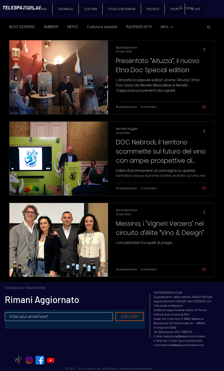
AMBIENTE (51, 26)
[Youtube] (50, 360)
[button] (209, 27)
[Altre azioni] (205, 49)
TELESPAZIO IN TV (139, 26)
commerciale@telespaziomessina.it (178, 345)
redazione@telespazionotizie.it (184, 336)
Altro (164, 26)
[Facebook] (40, 360)
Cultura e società (102, 26)
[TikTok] (18, 360)
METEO (72, 26)
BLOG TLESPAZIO (22, 26)
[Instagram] (29, 360)
